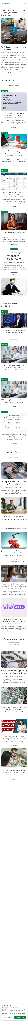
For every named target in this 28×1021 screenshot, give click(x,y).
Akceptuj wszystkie (20, 1017)
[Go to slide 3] (24, 41)
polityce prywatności (6, 1014)
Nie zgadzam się (8, 1017)
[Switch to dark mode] (22, 3)
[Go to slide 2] (23, 41)
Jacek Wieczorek (9, 335)
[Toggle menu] (25, 3)
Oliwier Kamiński (9, 196)
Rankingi (6, 30)
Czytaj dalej (14, 274)
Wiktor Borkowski (7, 38)
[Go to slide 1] (22, 41)
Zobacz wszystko (14, 85)
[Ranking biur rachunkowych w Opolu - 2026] (14, 31)
